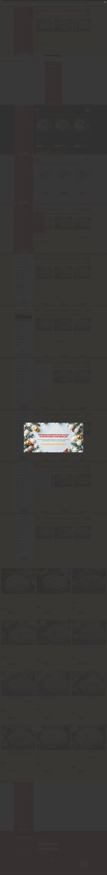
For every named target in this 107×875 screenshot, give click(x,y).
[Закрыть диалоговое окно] (105, 2)
